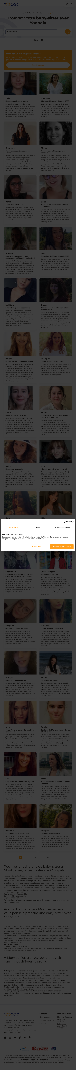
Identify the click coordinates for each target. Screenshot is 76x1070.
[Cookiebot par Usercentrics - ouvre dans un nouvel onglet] (65, 522)
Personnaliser (36, 547)
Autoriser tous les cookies (62, 547)
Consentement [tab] (13, 527)
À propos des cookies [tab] (62, 527)
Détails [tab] (38, 527)
